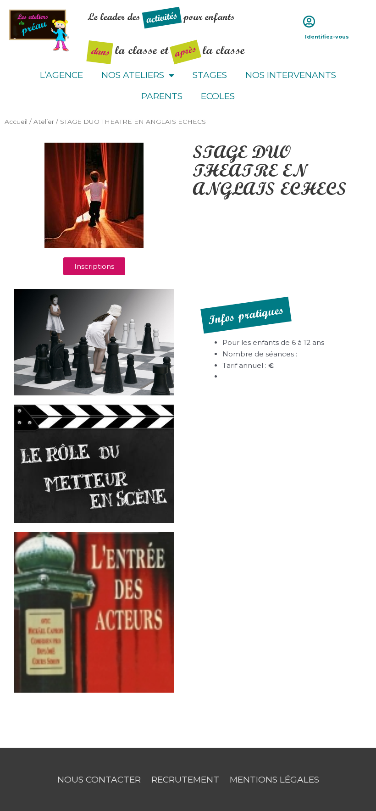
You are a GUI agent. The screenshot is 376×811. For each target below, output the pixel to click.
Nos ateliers (132, 75)
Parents (161, 96)
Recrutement (185, 779)
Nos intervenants (290, 75)
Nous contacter (99, 779)
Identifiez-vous (327, 36)
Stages (210, 75)
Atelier (43, 121)
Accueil (16, 121)
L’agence (61, 75)
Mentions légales (274, 779)
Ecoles (218, 96)
